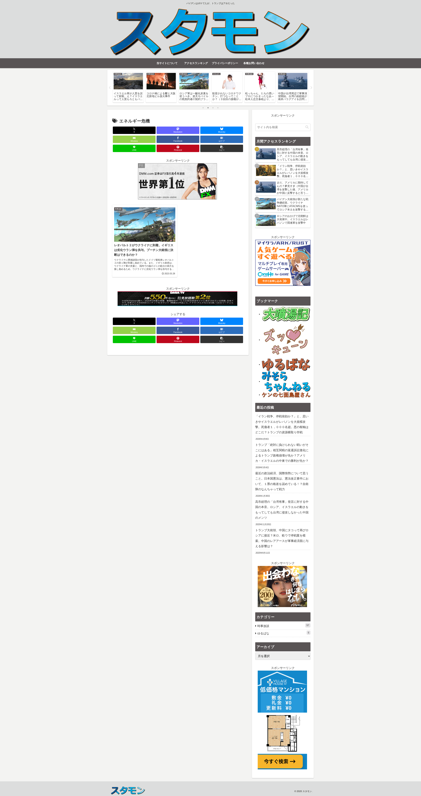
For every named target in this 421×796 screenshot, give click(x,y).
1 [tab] (203, 107)
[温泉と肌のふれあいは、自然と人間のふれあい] (286, 314)
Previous (109, 87)
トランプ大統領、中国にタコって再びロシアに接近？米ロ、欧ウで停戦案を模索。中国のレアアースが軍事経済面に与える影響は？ (282, 538)
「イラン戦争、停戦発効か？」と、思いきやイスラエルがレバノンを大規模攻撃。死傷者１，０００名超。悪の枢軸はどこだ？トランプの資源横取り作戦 (282, 424)
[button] (221, 148)
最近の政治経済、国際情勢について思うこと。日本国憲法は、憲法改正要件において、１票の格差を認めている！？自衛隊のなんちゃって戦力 (282, 481)
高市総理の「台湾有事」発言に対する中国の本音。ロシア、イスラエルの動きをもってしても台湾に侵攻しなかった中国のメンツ (282, 509)
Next (311, 87)
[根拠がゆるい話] (286, 364)
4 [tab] (218, 107)
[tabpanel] (128, 87)
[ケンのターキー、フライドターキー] (286, 394)
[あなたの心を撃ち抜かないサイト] (286, 339)
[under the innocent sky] (286, 381)
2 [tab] (208, 107)
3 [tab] (213, 107)
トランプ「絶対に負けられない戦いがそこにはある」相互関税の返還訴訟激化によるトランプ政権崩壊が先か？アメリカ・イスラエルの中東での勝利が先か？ (282, 452)
